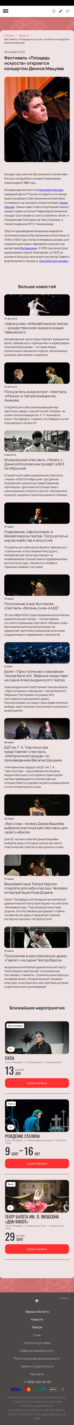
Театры (37, 1327)
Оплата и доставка (37, 1343)
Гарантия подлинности (37, 1366)
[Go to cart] (67, 11)
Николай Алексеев (50, 190)
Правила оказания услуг (37, 1351)
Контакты (37, 1374)
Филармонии (28, 248)
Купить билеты (37, 1083)
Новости (37, 1319)
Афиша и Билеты (37, 1311)
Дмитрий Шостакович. (54, 261)
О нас (37, 1335)
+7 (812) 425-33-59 (37, 1382)
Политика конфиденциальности (37, 1358)
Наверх (64, 1298)
